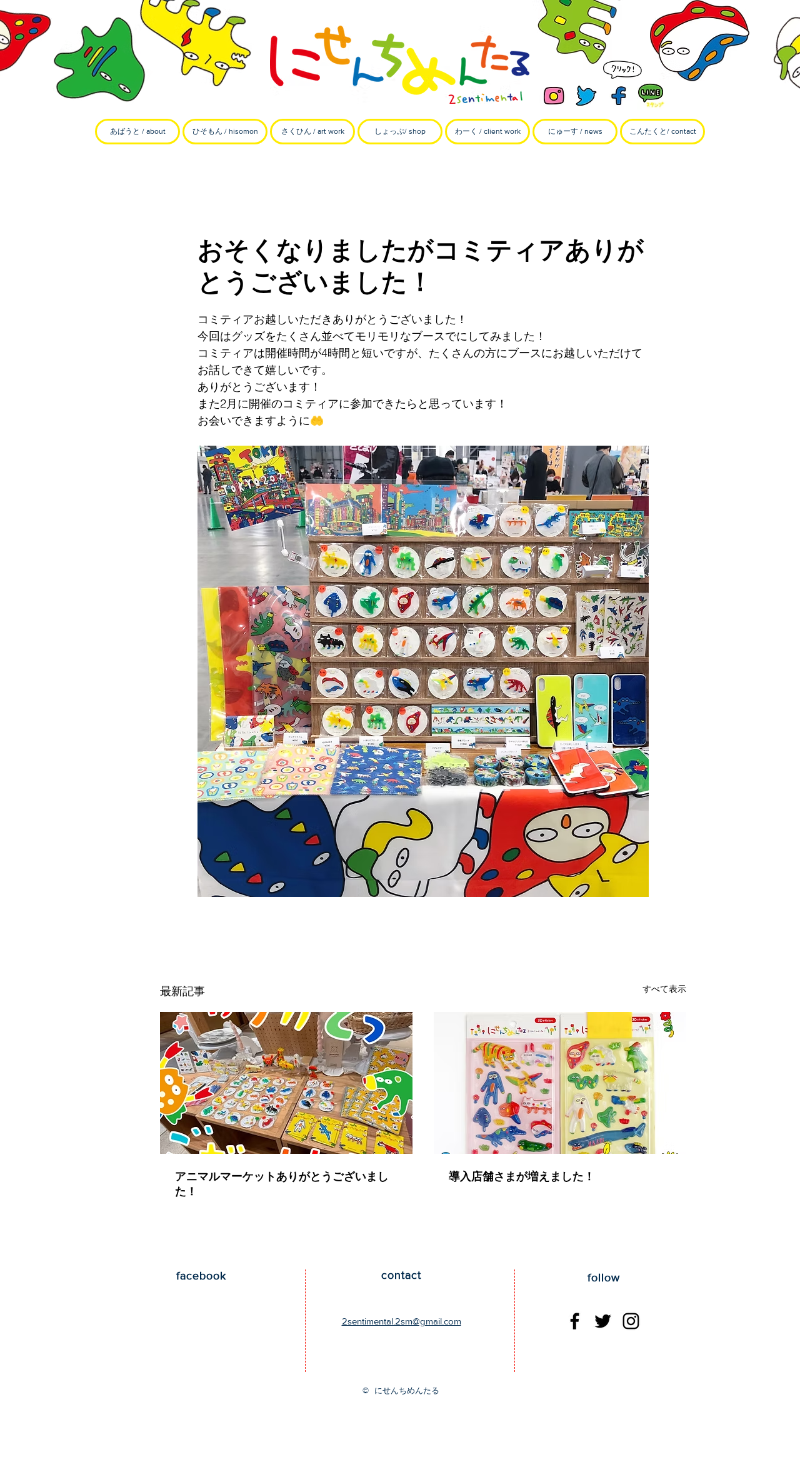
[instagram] (553, 95)
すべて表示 (664, 988)
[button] (225, 131)
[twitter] (586, 95)
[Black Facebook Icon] (575, 1321)
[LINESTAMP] (651, 95)
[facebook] (618, 95)
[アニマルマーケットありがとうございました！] (286, 1083)
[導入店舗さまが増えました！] (560, 1083)
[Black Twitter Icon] (603, 1321)
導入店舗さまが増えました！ (522, 1176)
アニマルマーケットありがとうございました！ (282, 1184)
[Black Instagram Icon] (631, 1321)
